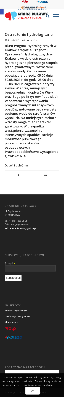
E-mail (10, 263)
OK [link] (32, 390)
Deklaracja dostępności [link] (17, 316)
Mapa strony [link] (11, 322)
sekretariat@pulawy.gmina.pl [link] (20, 228)
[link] (2, 11)
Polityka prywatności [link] (16, 310)
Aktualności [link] (29, 40)
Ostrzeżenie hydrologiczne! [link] (29, 34)
